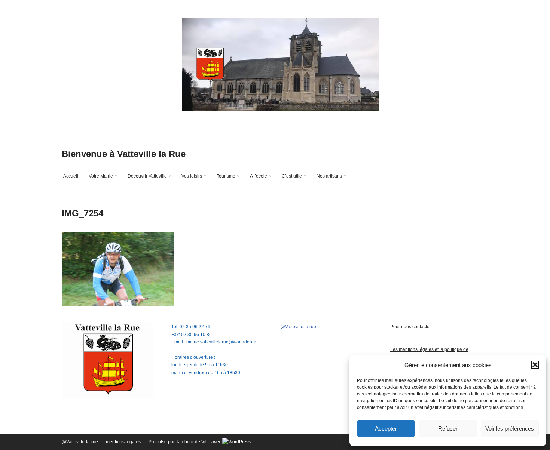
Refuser (448, 428)
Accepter (386, 428)
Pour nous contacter (410, 326)
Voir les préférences (509, 428)
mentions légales (123, 441)
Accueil (70, 176)
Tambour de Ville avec (199, 441)
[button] (535, 365)
